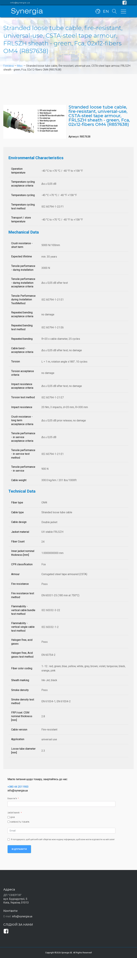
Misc (20, 65)
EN (106, 11)
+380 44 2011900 (18, 786)
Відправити (19, 849)
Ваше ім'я (12, 798)
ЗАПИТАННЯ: (14, 813)
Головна (8, 65)
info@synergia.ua (20, 3)
